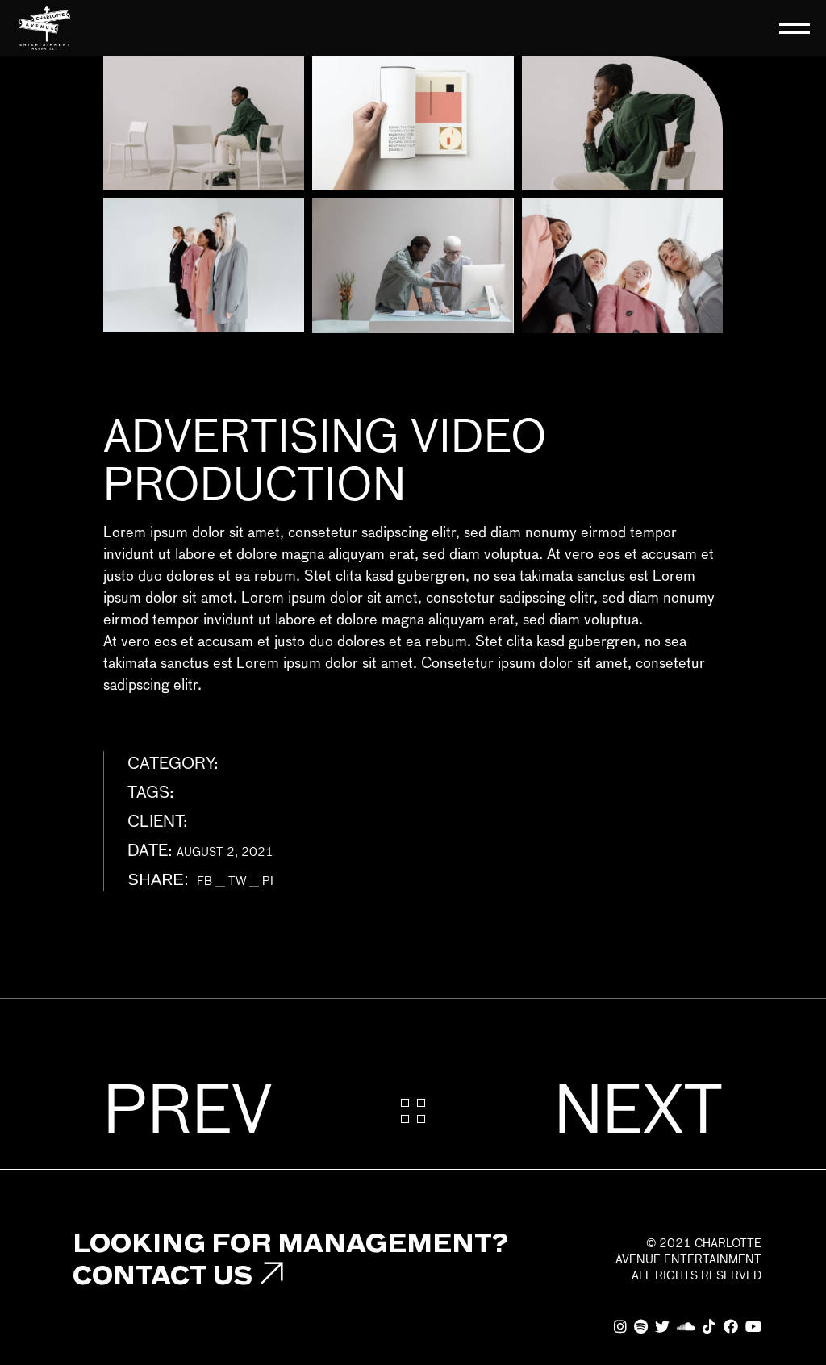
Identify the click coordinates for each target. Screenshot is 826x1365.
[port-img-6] (203, 265)
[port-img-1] (203, 123)
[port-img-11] (622, 123)
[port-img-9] (622, 265)
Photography (266, 764)
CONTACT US (162, 1274)
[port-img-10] (412, 265)
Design (200, 793)
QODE (208, 822)
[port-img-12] (412, 123)
